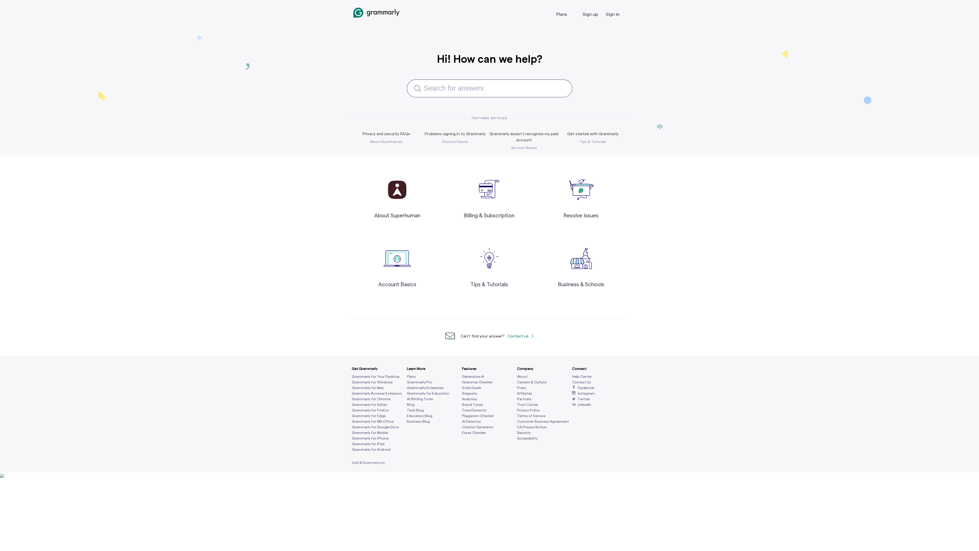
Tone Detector (474, 410)
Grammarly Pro (419, 382)
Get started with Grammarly (593, 134)
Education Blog (419, 416)
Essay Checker (474, 433)
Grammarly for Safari (369, 405)
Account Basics (397, 284)
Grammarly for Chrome (371, 399)
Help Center (582, 377)
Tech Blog (415, 410)
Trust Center (527, 405)
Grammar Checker (477, 382)
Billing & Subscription (489, 215)
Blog (411, 405)
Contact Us (581, 382)
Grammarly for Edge (369, 416)
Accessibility (527, 438)
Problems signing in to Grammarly (455, 134)
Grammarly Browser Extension (377, 393)
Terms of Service (531, 416)
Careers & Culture (531, 382)
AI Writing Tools (420, 399)
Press (521, 388)
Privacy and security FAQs (386, 134)
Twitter (584, 399)
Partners (524, 399)
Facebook (586, 388)
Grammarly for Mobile (370, 433)
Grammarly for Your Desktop (376, 377)
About (522, 377)
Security (524, 433)
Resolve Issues (580, 215)
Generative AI (473, 377)
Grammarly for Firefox (370, 410)
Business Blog (418, 421)
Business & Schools (581, 284)
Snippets (469, 393)
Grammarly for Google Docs (375, 427)
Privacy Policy (528, 410)
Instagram (586, 393)
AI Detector (471, 421)
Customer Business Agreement (543, 421)
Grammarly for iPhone (370, 438)
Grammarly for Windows (372, 382)
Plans (561, 14)
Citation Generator (478, 427)
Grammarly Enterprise (425, 388)
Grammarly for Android (371, 450)
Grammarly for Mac (368, 388)
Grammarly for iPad (368, 444)
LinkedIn (584, 405)
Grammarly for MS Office (373, 421)
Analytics (469, 399)
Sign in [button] (613, 14)
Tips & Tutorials (489, 284)
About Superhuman (397, 215)
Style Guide (471, 388)
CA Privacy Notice (531, 427)
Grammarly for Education (428, 393)
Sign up (590, 14)
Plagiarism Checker (478, 416)
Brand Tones (472, 405)
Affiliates (524, 393)
